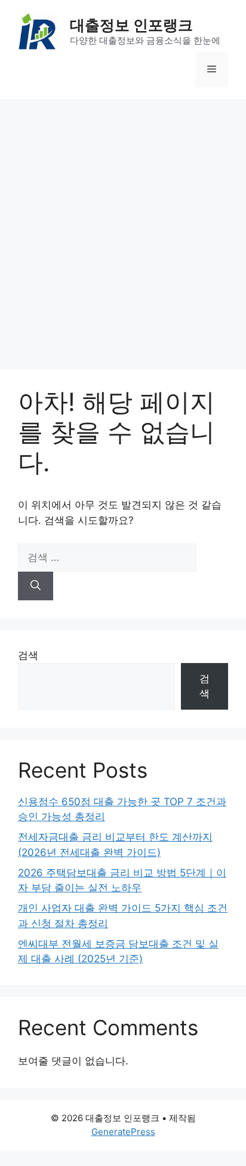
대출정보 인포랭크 (131, 25)
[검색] (35, 586)
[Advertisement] (123, 228)
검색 (28, 655)
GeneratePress (123, 1131)
